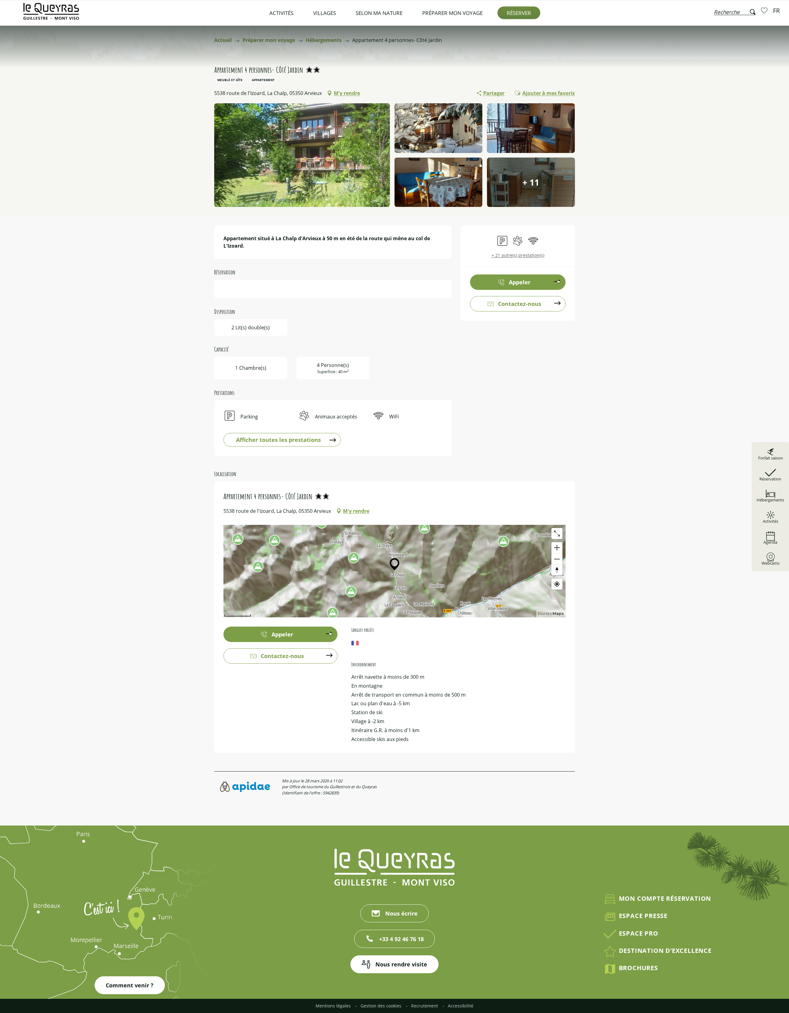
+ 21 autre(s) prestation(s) (518, 255)
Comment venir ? (129, 985)
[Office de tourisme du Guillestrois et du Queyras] (51, 14)
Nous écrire (401, 913)
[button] (734, 10)
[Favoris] (765, 10)
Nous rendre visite (401, 964)
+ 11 (530, 182)
